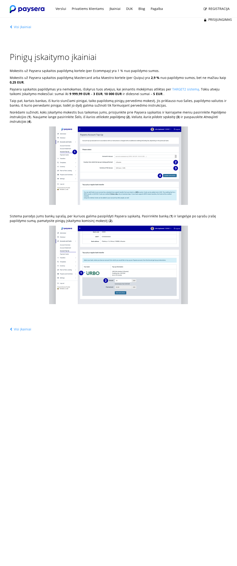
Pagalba (157, 8)
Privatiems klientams (88, 8)
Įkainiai (115, 8)
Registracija (219, 8)
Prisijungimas (219, 19)
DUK (129, 8)
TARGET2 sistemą (185, 89)
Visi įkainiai (22, 27)
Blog (141, 8)
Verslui (61, 8)
